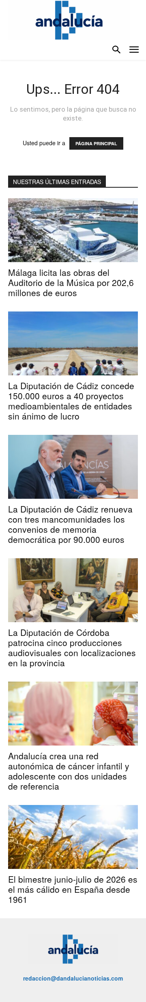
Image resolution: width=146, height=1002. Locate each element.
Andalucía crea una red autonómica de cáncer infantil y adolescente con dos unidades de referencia (68, 771)
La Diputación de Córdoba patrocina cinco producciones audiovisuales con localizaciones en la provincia (72, 647)
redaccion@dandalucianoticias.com (73, 978)
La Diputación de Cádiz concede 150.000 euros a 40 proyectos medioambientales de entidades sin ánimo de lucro (71, 400)
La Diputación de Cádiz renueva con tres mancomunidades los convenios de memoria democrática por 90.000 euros (70, 524)
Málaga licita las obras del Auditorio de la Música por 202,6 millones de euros (71, 282)
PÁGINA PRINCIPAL (96, 143)
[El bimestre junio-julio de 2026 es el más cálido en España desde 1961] (73, 837)
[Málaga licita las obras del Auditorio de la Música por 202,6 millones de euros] (73, 230)
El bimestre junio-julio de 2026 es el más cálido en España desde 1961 (72, 889)
